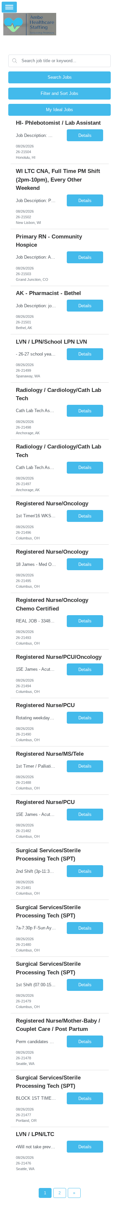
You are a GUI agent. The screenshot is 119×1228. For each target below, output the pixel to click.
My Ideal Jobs (59, 109)
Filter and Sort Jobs (59, 93)
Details (85, 135)
